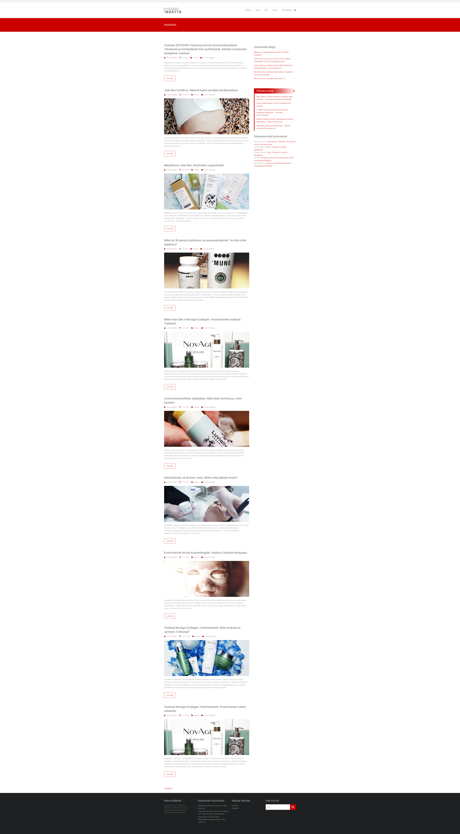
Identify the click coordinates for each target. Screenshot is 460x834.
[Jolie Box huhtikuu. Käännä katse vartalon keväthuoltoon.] (206, 100)
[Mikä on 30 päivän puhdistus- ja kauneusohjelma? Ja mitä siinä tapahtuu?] (206, 254)
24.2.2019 (185, 328)
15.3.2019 (185, 170)
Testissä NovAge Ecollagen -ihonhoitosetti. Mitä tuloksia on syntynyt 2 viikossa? (202, 629)
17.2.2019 (185, 407)
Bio (266, 10)
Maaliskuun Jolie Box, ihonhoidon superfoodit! (194, 165)
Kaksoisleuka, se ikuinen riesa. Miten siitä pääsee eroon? (200, 477)
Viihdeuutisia (264, 91)
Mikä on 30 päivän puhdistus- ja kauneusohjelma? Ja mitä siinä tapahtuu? (205, 242)
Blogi (258, 10)
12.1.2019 (185, 482)
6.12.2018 (185, 715)
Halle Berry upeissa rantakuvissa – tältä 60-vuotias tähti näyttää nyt (273, 127)
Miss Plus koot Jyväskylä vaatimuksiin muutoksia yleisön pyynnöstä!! (273, 73)
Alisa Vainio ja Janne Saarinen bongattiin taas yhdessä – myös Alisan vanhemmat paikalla (274, 98)
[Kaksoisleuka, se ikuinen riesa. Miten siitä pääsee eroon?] (206, 487)
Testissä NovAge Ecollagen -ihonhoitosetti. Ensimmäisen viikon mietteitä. (205, 709)
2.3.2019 (185, 249)
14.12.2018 (186, 636)
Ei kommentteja (208, 58)
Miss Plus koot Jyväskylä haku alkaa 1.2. (270, 78)
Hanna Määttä (171, 58)
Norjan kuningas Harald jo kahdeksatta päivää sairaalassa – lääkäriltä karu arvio (274, 120)
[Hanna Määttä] (175, 8)
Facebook (235, 805)
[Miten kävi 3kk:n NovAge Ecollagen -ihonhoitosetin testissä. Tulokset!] (206, 333)
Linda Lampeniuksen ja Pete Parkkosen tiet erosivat (273, 104)
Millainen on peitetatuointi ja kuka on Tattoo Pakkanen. (271, 53)
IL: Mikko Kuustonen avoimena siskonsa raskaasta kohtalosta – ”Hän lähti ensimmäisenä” (272, 112)
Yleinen (195, 58)
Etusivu (248, 10)
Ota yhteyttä (287, 10)
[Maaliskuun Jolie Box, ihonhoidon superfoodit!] (206, 175)
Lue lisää (169, 78)
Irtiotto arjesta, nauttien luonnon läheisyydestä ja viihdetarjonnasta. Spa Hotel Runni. (273, 66)
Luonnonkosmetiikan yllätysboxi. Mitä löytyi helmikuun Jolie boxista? (203, 400)
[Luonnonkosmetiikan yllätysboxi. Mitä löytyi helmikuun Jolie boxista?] (206, 412)
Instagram (235, 808)
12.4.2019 (185, 95)
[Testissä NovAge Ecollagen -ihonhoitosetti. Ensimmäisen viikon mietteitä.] (206, 720)
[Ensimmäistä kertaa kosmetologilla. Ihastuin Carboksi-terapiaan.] (206, 562)
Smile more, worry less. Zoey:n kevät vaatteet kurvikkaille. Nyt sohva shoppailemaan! (272, 60)
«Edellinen (168, 788)
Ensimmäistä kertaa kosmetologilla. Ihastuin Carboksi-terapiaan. (206, 552)
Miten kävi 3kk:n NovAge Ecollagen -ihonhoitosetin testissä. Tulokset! (202, 321)
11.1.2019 (185, 557)
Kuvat (274, 10)
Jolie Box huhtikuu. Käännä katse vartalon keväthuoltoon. (201, 90)
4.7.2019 (185, 58)
